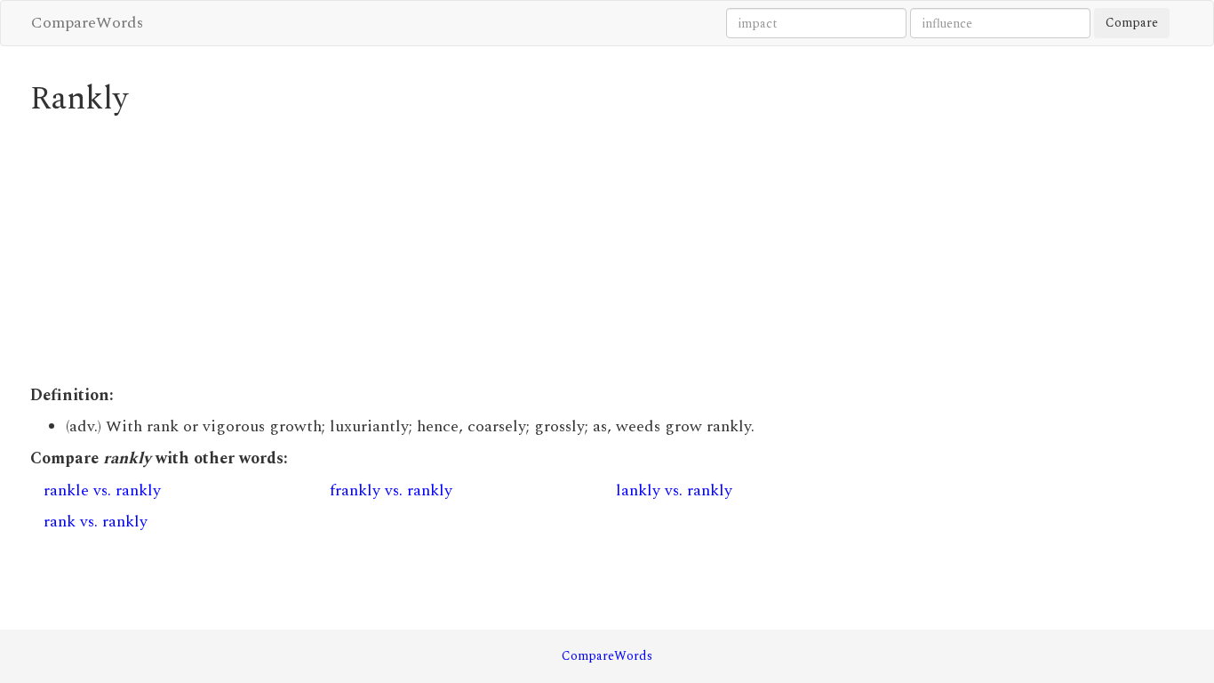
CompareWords (87, 23)
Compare (1132, 22)
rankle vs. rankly (102, 490)
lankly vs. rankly (674, 490)
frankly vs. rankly (391, 490)
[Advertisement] (459, 250)
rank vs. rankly (96, 522)
